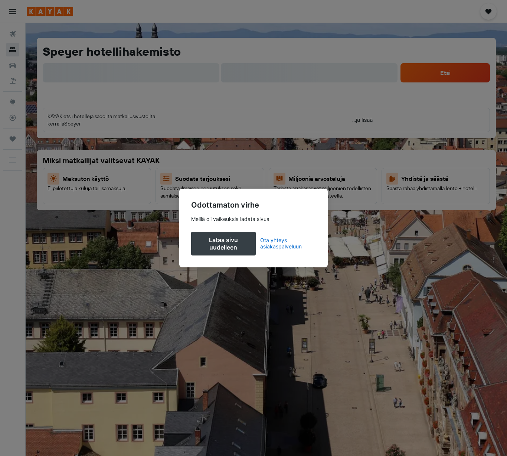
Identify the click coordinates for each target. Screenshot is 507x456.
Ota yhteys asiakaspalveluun (281, 243)
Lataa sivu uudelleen (223, 243)
